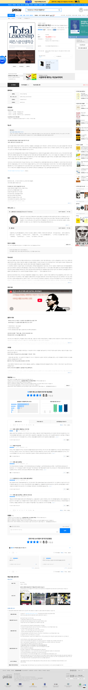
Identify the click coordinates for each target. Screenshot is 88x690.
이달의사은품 (74, 15)
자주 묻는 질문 (75, 678)
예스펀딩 (43, 15)
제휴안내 (39, 670)
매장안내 (31, 15)
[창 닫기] (56, 61)
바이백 (27, 15)
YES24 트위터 (74, 670)
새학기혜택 (63, 15)
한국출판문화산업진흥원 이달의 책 (19, 118)
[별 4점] (14, 526)
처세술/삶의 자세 (20, 111)
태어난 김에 (48, 65)
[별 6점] (15, 526)
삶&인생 (77, 203)
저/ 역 (44, 27)
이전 (12, 425)
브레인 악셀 (83, 105)
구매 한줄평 (57, 552)
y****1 (66, 568)
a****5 (17, 447)
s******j (17, 463)
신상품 (20, 15)
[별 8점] (17, 526)
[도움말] (42, 39)
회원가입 (75, 4)
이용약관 (12, 670)
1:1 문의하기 (69, 678)
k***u (33, 568)
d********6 (18, 496)
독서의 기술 (83, 112)
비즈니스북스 (53, 27)
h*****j (19, 430)
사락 (40, 15)
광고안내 (35, 670)
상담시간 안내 (82, 678)
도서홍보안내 (31, 670)
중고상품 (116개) (41, 56)
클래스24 (47, 15)
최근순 (61, 424)
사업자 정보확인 (39, 678)
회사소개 (4, 670)
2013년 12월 (32, 118)
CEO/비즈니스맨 (20, 114)
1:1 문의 (35, 613)
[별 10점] (18, 526)
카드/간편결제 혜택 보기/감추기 (58, 46)
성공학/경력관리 (20, 113)
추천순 (65, 424)
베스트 (17, 15)
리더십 (77, 215)
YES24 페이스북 (72, 670)
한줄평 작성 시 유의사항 (69, 526)
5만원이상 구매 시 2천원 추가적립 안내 (58, 40)
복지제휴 (44, 670)
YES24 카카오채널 (70, 670)
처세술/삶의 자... (27, 18)
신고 (28, 430)
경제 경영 (14, 114)
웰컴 (9, 18)
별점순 (68, 424)
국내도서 (13, 18)
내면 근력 (83, 120)
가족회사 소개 (81, 670)
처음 (10, 425)
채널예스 (36, 15)
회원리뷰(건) (50, 29)
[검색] (59, 10)
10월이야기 (78, 191)
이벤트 (24, 15)
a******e (78, 188)
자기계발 (19, 18)
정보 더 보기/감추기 (46, 29)
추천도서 (84, 15)
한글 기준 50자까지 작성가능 (16, 529)
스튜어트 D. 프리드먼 (42, 27)
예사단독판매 (68, 15)
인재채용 (8, 670)
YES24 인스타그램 (75, 670)
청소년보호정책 (25, 670)
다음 (32, 425)
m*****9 (17, 480)
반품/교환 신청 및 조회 (30, 613)
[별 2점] (12, 526)
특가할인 (79, 15)
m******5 (78, 201)
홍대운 (48, 27)
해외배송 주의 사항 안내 (82, 40)
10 (30, 424)
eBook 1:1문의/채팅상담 (79, 676)
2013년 (28, 118)
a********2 (78, 213)
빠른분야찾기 (11, 15)
